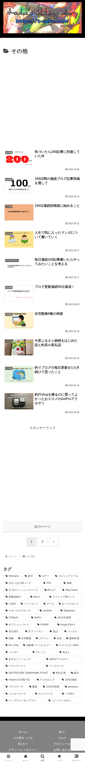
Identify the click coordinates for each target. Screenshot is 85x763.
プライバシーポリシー (22, 749)
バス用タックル (23, 738)
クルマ (62, 738)
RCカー (23, 744)
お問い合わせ (62, 749)
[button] (76, 590)
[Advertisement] (42, 100)
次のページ (42, 526)
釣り (62, 732)
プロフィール (62, 744)
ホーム (23, 732)
